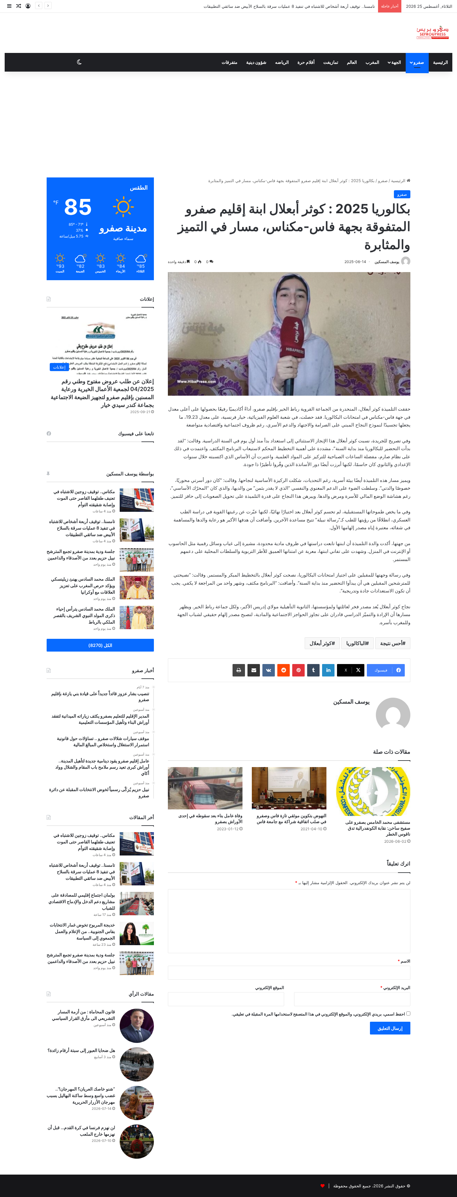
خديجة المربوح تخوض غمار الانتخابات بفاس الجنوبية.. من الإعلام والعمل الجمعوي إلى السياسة (82, 931)
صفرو (418, 62)
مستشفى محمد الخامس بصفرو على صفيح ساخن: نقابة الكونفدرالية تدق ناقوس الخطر (377, 827)
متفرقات (230, 62)
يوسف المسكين (387, 261)
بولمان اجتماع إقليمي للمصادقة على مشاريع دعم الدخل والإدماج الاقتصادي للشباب (304, 6)
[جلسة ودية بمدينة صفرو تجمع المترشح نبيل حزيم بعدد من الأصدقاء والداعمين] (137, 560)
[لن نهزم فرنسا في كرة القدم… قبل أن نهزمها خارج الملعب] (137, 1141)
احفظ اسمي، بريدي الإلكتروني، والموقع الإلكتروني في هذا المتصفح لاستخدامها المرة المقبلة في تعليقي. (318, 1013)
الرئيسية (440, 62)
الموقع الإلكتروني (269, 987)
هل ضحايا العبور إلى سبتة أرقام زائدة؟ (81, 1050)
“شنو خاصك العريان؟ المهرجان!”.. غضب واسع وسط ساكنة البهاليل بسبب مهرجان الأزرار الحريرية (81, 1095)
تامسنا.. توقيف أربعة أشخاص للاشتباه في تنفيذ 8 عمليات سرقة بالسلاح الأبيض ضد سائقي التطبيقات (82, 528)
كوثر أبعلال (321, 643)
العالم (352, 62)
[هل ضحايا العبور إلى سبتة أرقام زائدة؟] (137, 1064)
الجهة (396, 62)
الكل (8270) (100, 645)
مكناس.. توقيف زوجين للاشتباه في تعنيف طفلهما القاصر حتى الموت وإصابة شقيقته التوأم (84, 498)
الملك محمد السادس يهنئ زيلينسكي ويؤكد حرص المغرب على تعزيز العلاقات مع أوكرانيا (83, 585)
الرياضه (282, 62)
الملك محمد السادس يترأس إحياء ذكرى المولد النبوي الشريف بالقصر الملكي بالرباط (84, 615)
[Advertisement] (228, 124)
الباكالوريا (356, 643)
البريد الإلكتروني (395, 987)
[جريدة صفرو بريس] (432, 32)
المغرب (372, 62)
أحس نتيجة (391, 643)
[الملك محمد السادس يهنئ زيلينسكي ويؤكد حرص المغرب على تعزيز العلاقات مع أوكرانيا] (137, 587)
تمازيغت (330, 62)
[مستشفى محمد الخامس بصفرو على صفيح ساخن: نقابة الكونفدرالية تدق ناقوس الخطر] (373, 791)
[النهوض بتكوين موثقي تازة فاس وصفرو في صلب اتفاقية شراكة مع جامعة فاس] (289, 788)
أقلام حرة (306, 62)
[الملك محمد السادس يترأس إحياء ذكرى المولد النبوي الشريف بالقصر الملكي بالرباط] (137, 617)
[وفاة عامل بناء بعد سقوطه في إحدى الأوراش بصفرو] (205, 788)
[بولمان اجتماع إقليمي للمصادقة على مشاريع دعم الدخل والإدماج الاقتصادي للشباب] (137, 903)
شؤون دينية (256, 62)
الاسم (404, 961)
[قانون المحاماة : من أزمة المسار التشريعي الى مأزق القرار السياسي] (137, 1026)
